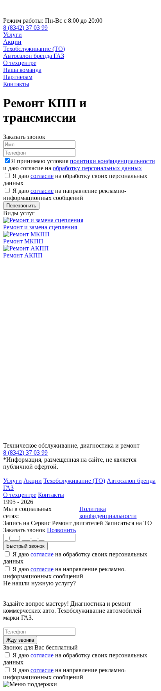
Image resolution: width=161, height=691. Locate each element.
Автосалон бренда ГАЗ (33, 55)
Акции (12, 41)
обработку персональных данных (97, 168)
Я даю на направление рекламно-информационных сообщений (64, 194)
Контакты (16, 84)
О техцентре (19, 62)
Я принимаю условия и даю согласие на (79, 164)
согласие (42, 176)
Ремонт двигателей (78, 523)
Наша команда (22, 70)
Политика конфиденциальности (108, 512)
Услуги (12, 34)
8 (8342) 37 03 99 (25, 27)
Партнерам (17, 77)
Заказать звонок (24, 530)
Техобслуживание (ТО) (34, 48)
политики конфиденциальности (112, 161)
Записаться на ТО (128, 523)
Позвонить (61, 530)
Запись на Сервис (27, 523)
